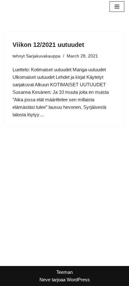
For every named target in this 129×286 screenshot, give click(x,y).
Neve (44, 279)
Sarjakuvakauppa (43, 56)
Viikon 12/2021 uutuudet (48, 44)
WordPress (78, 279)
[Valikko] (117, 6)
